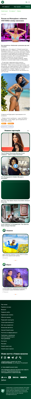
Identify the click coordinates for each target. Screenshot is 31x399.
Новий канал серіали (7, 348)
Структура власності (7, 322)
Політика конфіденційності (9, 332)
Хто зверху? (5, 6)
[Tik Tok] (16, 357)
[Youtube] (9, 358)
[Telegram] (12, 358)
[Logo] (2, 2)
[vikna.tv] (15, 377)
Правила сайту (5, 312)
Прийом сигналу (6, 307)
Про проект (17, 6)
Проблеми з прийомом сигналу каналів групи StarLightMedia (8, 337)
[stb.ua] (9, 377)
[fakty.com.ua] (23, 377)
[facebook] (1, 357)
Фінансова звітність (7, 327)
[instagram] (5, 357)
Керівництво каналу (7, 314)
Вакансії (3, 309)
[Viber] (20, 357)
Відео (8, 265)
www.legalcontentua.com (11, 394)
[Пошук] (26, 2)
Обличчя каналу (6, 317)
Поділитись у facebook (7, 126)
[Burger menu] (29, 2)
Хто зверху (10, 123)
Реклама (3, 343)
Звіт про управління (7, 325)
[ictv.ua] (4, 377)
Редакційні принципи (7, 319)
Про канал (4, 304)
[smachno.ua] (3, 380)
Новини (27, 6)
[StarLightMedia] (6, 362)
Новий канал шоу (6, 346)
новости (4, 123)
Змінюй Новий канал (7, 330)
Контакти (4, 341)
